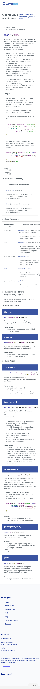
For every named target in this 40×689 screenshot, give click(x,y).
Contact (8, 624)
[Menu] (36, 4)
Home (7, 602)
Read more (6, 666)
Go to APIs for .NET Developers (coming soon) (27, 17)
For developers (10, 609)
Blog (6, 617)
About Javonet (10, 606)
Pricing (7, 613)
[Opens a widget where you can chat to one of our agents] (33, 685)
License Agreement (11, 620)
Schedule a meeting (8, 650)
